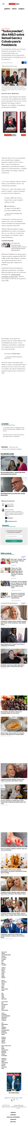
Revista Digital (4, 1055)
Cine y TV (3, 1007)
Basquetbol (3, 1051)
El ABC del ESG (4, 1033)
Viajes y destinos (4, 1062)
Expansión (4, 952)
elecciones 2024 (5, 28)
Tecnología (3, 959)
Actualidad (3, 1038)
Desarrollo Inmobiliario (5, 1016)
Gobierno (3, 969)
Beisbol (2, 1048)
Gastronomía (3, 1059)
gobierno (7, 9)
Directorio (13, 1121)
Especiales (3, 1042)
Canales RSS (13, 1119)
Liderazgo (3, 1040)
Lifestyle (3, 1054)
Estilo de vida (3, 999)
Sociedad (3, 977)
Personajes (3, 1064)
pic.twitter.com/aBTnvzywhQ (12, 210)
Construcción (4, 1014)
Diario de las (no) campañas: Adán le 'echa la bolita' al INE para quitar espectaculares (18, 247)
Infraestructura (4, 1017)
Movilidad (3, 1028)
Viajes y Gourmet (4, 989)
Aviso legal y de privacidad (13, 1117)
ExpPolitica (11, 1099)
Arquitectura (3, 1018)
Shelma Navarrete (9, 509)
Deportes (3, 1006)
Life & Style (4, 1001)
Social (2, 1025)
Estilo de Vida (4, 1067)
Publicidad (13, 1112)
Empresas (3, 953)
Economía (3, 956)
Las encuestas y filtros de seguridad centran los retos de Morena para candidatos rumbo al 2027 (13, 429)
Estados (2, 974)
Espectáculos (3, 981)
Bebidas (3, 1061)
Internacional (3, 957)
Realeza (3, 983)
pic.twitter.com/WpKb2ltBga (12, 353)
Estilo (2, 1003)
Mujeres (3, 963)
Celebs (2, 997)
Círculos (3, 984)
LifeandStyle (3, 965)
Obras (2, 960)
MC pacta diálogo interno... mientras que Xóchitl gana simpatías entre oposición (13, 473)
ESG (2, 962)
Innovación (3, 1031)
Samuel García (6, 449)
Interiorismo (3, 1020)
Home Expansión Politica (6, 954)
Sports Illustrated (6, 1045)
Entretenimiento (4, 1004)
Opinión (3, 976)
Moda (2, 986)
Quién (3, 980)
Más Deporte (3, 1052)
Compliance (13, 1114)
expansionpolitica (14, 1099)
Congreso (3, 972)
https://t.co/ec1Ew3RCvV (14, 208)
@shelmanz (10, 518)
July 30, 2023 (7, 215)
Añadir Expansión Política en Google (10, 66)
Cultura (2, 990)
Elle (2, 993)
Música (2, 1008)
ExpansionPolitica (17, 1099)
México (2, 970)
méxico (14, 9)
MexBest (3, 1058)
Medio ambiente (4, 1024)
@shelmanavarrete (12, 521)
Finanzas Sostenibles (5, 1030)
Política (3, 967)
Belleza (2, 987)
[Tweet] (23, 62)
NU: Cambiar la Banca (14, 1093)
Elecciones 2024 (14, 447)
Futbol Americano (4, 1050)
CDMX (2, 973)
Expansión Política (9, 504)
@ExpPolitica (15, 93)
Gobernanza (3, 1027)
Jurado (2, 1068)
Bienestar (3, 1065)
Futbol (2, 1047)
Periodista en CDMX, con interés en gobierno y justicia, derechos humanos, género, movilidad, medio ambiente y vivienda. (14, 513)
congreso (21, 9)
